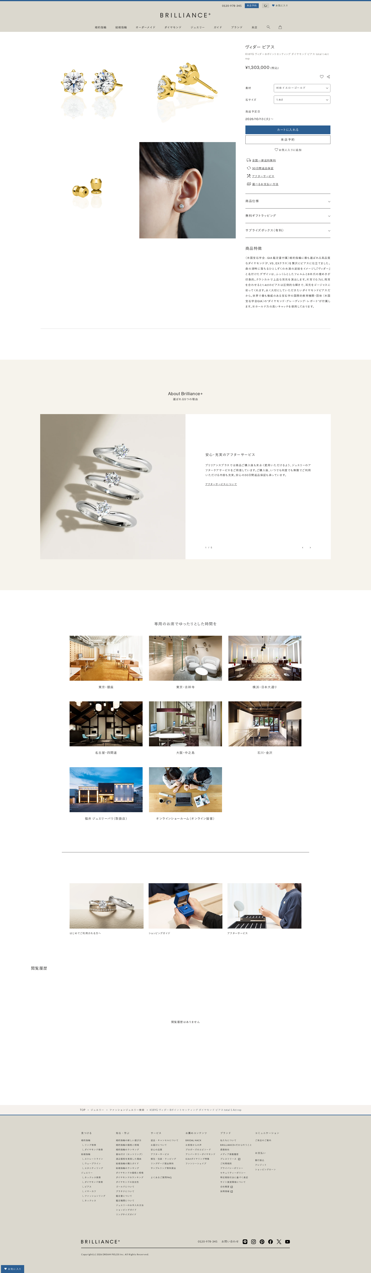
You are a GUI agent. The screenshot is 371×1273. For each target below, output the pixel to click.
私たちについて (228, 1140)
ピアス (88, 1186)
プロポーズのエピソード (198, 1149)
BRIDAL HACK (193, 1140)
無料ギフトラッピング (260, 216)
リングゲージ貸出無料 (162, 1163)
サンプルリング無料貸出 (163, 1168)
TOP (82, 1110)
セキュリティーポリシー (233, 1172)
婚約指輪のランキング (127, 1149)
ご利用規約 (226, 1163)
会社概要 (225, 1186)
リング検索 (90, 1145)
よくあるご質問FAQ (161, 1177)
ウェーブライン (93, 1163)
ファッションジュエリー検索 (127, 1110)
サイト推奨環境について (233, 1182)
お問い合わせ (230, 1241)
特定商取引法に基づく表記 (234, 1177)
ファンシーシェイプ (196, 1163)
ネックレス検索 (93, 1177)
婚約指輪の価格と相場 (127, 1145)
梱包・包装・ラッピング (163, 1159)
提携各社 (225, 1149)
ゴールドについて (125, 1186)
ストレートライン (94, 1159)
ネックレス (90, 1200)
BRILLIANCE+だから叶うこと (236, 1145)
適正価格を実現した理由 (128, 1159)
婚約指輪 (85, 1140)
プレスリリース (229, 1159)
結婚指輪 (85, 1154)
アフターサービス (263, 176)
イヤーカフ (90, 1191)
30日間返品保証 (263, 168)
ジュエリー (97, 1110)
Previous (302, 548)
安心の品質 (156, 1149)
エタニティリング (94, 1168)
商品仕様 (252, 201)
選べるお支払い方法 (265, 184)
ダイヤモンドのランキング (130, 1177)
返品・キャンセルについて (165, 1140)
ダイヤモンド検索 (94, 1149)
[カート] (280, 28)
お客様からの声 (194, 1145)
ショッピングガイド (126, 1210)
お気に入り (14, 1268)
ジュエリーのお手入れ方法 (130, 1205)
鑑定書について (124, 1196)
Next (310, 548)
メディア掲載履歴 (229, 1154)
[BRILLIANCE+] (185, 16)
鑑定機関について (125, 1200)
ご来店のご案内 (263, 1140)
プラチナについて (125, 1191)
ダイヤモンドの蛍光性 (127, 1182)
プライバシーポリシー (231, 1168)
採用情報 (225, 1191)
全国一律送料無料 (264, 160)
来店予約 (252, 5)
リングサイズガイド (126, 1214)
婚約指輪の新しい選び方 (128, 1140)
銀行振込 (259, 1160)
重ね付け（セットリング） (130, 1154)
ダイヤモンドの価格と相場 (130, 1172)
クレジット (261, 1165)
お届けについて (159, 1145)
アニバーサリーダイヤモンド (200, 1154)
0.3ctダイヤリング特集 (197, 1159)
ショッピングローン (265, 1169)
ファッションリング (95, 1196)
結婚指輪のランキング (127, 1168)
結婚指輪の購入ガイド (127, 1163)
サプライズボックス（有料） (264, 230)
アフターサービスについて (221, 484)
